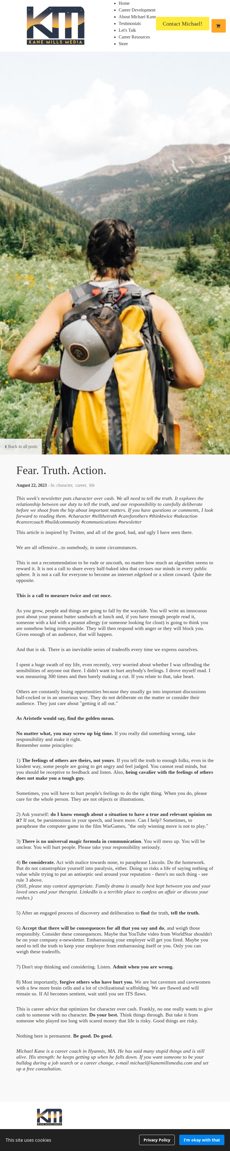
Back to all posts (22, 446)
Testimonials (130, 23)
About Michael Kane (137, 16)
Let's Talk (127, 30)
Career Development (137, 10)
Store (123, 43)
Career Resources (134, 37)
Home (124, 3)
